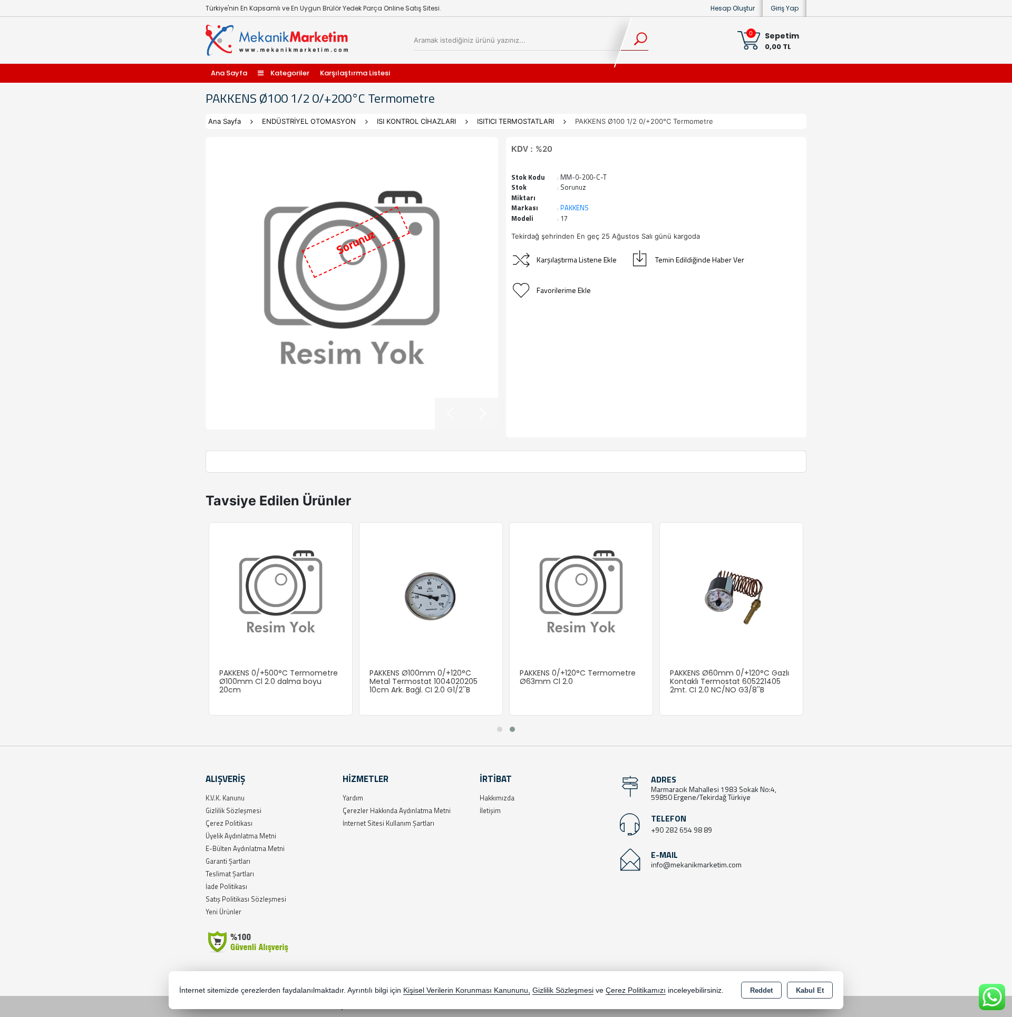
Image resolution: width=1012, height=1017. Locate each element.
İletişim (490, 810)
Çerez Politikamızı (636, 990)
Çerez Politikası (229, 823)
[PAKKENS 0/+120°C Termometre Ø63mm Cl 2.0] (581, 593)
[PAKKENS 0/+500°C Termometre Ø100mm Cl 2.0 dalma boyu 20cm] (280, 593)
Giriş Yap (785, 8)
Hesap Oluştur (733, 8)
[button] (499, 729)
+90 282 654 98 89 (681, 829)
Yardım (353, 798)
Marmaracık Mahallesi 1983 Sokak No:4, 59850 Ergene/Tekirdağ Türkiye (713, 793)
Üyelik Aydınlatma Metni (241, 835)
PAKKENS (574, 207)
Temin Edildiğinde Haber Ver (699, 259)
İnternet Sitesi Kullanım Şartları (388, 823)
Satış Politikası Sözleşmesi (246, 899)
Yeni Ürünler (223, 911)
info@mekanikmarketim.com (696, 864)
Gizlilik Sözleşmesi (233, 810)
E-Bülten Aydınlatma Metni (245, 848)
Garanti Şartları (228, 861)
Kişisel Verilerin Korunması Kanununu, (466, 990)
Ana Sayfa (229, 73)
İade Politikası (226, 886)
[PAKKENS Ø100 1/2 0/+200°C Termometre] (352, 283)
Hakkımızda (497, 798)
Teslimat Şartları (230, 873)
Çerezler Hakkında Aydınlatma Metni (397, 810)
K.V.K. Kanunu (225, 798)
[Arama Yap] (633, 40)
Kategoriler (289, 73)
